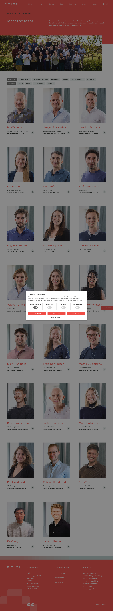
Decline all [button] (37, 313)
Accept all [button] (75, 313)
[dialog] (56, 305)
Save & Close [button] (56, 313)
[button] (56, 317)
